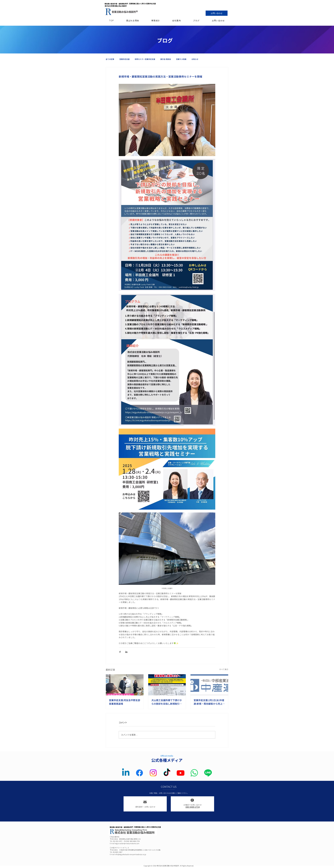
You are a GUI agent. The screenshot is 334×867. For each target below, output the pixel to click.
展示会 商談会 (165, 59)
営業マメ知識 (181, 59)
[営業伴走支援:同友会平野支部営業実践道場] (125, 684)
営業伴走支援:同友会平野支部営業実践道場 (124, 702)
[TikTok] (166, 772)
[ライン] (208, 772)
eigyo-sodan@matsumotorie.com (127, 843)
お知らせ (195, 59)
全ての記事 (110, 59)
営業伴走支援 (124, 59)
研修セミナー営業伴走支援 (145, 59)
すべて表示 (223, 669)
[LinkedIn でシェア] (126, 652)
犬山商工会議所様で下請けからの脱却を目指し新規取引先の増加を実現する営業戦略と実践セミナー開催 (166, 702)
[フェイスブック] (139, 772)
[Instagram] (153, 772)
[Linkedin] (125, 772)
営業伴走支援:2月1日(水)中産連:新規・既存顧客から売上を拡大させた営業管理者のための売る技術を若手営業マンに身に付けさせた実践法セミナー (209, 702)
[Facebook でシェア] (120, 652)
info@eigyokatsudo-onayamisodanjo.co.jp (130, 854)
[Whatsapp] (194, 772)
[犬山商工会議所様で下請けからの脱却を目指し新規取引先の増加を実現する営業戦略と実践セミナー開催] (167, 684)
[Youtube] (180, 772)
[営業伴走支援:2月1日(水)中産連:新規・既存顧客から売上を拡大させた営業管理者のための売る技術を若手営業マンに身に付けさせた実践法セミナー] (209, 684)
